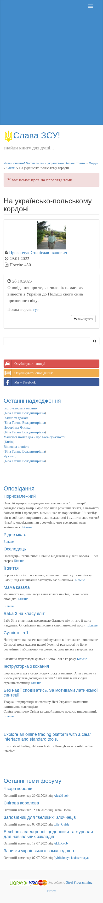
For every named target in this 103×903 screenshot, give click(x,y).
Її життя (11, 568)
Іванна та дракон (16, 417)
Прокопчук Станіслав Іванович (38, 252)
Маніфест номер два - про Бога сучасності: (35, 437)
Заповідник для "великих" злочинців (40, 817)
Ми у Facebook (25, 382)
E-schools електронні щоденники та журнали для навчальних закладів (48, 833)
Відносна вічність (16, 446)
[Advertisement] (51, 68)
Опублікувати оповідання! (33, 373)
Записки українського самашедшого (39, 850)
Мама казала (17, 587)
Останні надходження (32, 400)
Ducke (9, 441)
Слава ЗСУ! (36, 135)
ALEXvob (61, 843)
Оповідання (19, 488)
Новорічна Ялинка (17, 427)
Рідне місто (15, 534)
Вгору (51, 891)
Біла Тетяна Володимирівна (25, 413)
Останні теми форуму (32, 780)
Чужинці (10, 456)
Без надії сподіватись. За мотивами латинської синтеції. (51, 692)
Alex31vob (61, 795)
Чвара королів (18, 788)
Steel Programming (79, 882)
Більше (27, 527)
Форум (93, 163)
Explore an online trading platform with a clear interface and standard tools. (47, 736)
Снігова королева (21, 802)
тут (36, 309)
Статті (10, 167)
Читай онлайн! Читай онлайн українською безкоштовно (44, 163)
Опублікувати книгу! (29, 363)
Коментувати (85, 319)
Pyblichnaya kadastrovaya (71, 857)
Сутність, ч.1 (16, 632)
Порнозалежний (20, 496)
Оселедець (15, 548)
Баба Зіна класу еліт (24, 613)
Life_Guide (61, 824)
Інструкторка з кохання (20, 408)
